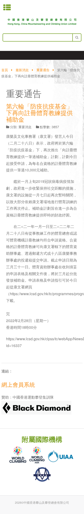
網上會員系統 (18, 384)
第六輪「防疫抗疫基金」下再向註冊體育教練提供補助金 (39, 112)
